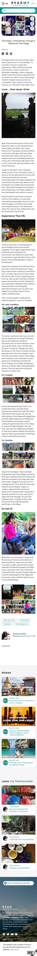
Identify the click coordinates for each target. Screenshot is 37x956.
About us (6, 940)
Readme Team (14, 698)
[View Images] (7, 592)
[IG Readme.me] (16, 934)
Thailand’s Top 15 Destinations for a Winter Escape (21, 764)
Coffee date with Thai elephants (21, 839)
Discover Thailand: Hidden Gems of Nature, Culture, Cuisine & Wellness (19, 732)
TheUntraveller (14, 807)
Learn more (14, 949)
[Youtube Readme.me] (12, 934)
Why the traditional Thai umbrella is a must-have (18, 810)
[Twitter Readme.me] (8, 934)
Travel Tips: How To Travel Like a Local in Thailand (21, 701)
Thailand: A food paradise (19, 868)
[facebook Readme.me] (4, 934)
